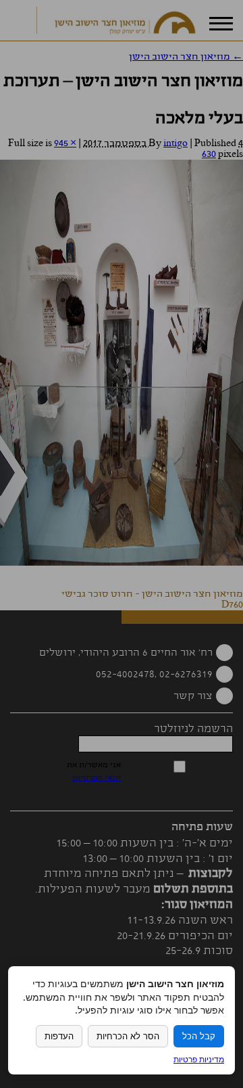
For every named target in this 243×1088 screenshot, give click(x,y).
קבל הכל (198, 1036)
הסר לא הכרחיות (128, 1036)
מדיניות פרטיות (198, 1059)
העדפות (59, 1036)
